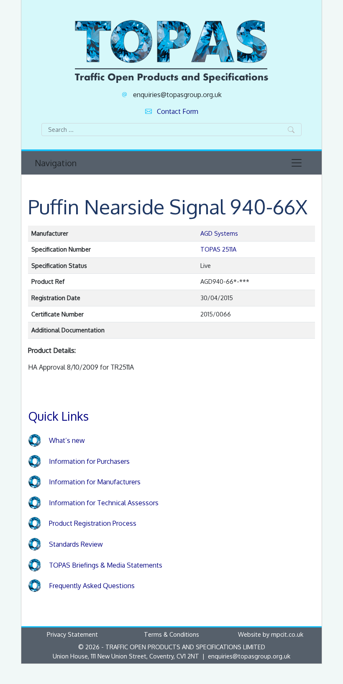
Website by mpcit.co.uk (270, 634)
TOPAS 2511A (218, 249)
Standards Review (76, 544)
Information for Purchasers (89, 461)
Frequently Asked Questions (92, 585)
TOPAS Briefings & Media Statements (105, 565)
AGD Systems (219, 233)
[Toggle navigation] (296, 162)
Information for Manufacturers (95, 482)
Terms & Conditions (171, 634)
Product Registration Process (92, 523)
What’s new (67, 440)
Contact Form (177, 111)
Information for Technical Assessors (104, 503)
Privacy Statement (72, 634)
